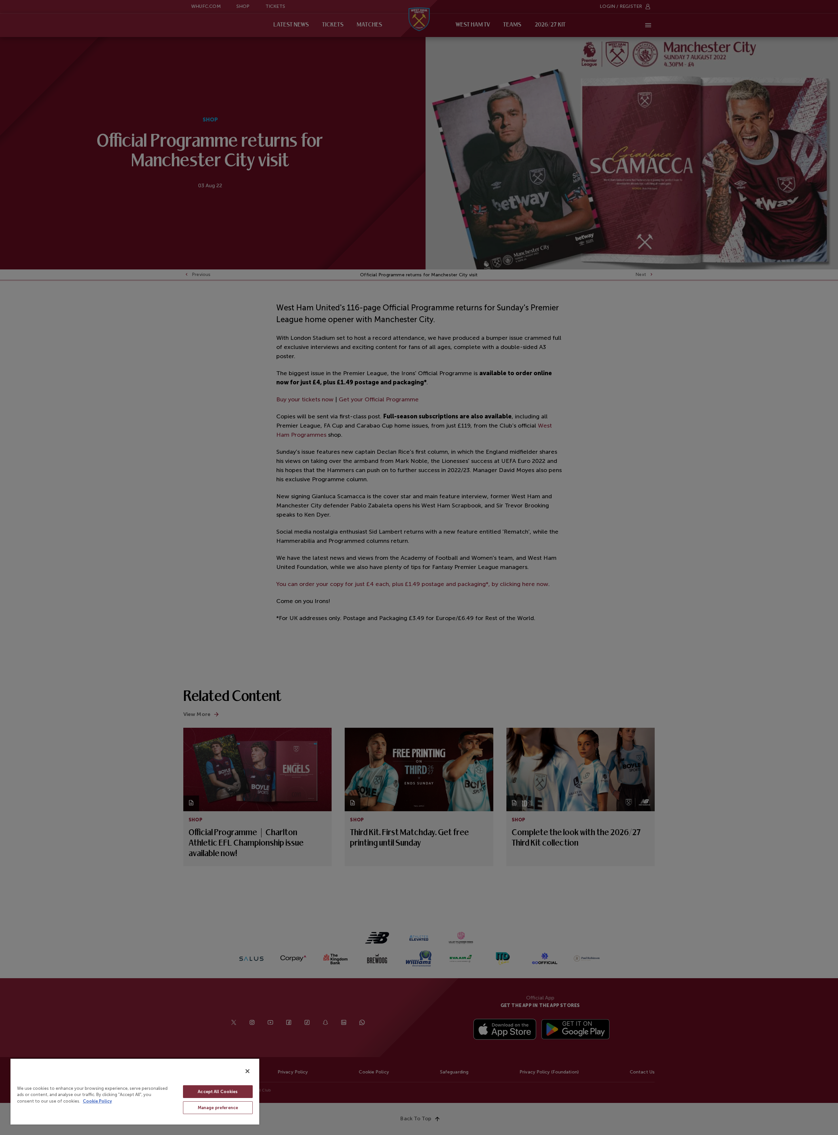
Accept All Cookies (218, 1091)
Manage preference (218, 1107)
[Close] (247, 1071)
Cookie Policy (97, 1101)
